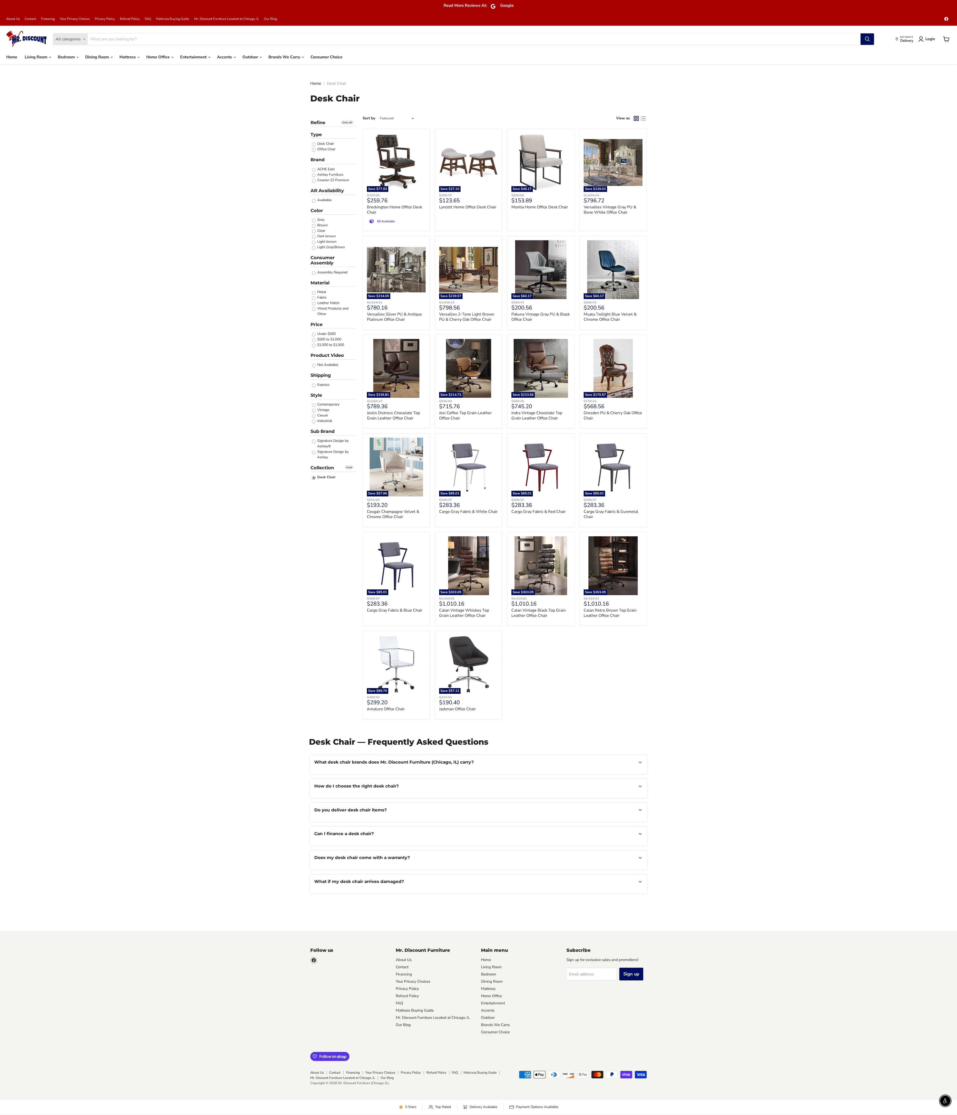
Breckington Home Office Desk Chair (394, 209)
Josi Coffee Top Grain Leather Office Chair (465, 415)
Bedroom (67, 57)
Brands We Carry (284, 57)
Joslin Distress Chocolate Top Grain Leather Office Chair (393, 415)
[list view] (643, 118)
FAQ (148, 19)
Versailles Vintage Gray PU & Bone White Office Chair (610, 209)
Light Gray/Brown (330, 247)
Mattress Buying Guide (172, 19)
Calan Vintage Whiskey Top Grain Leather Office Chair (464, 613)
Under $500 (326, 333)
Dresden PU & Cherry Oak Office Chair (613, 415)
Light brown (326, 241)
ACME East (325, 169)
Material (320, 283)
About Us (13, 19)
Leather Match (327, 303)
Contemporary (327, 404)
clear (349, 467)
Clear (320, 230)
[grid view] (636, 118)
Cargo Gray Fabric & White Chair (468, 511)
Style (316, 395)
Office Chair (325, 149)
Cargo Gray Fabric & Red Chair (538, 511)
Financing (48, 19)
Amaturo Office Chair (386, 709)
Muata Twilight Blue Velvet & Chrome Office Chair (610, 317)
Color (317, 210)
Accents (225, 57)
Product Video (327, 355)
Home (11, 57)
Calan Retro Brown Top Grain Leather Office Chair (610, 613)
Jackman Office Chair (457, 709)
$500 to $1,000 (328, 339)
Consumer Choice (326, 57)
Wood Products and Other (332, 311)
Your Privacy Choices (75, 19)
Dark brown (326, 236)
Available (323, 200)
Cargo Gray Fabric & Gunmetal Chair (611, 514)
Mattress (128, 57)
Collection (322, 468)
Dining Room (97, 57)
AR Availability (327, 190)
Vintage (322, 409)
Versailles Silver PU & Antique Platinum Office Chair (394, 317)
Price (316, 324)
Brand (317, 159)
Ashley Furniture (329, 174)
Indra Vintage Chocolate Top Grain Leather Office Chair (536, 415)
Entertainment (194, 57)
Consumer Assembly (323, 260)
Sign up (631, 974)
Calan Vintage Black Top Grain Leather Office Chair (538, 613)
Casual (322, 415)
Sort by (369, 118)
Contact (30, 19)
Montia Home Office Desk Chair (539, 207)
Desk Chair (325, 143)
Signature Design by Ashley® (332, 443)
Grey (320, 219)
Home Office (158, 57)
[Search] (867, 39)
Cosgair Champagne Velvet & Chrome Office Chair (393, 514)
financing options (355, 845)
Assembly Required (331, 272)
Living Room (36, 57)
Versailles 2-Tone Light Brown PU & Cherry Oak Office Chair (466, 317)
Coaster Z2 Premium (332, 180)
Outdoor (250, 57)
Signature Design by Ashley (332, 454)
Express (322, 384)
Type (316, 134)
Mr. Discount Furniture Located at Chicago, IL (226, 19)
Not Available (327, 364)
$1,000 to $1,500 (330, 344)
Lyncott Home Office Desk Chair (467, 207)
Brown (322, 225)
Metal (321, 292)
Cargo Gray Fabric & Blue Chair (394, 610)
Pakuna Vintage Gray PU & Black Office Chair (540, 317)
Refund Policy (130, 19)
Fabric (321, 297)
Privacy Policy (105, 19)
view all (347, 122)
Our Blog (270, 19)
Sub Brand (322, 431)
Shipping (321, 375)
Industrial (324, 420)
